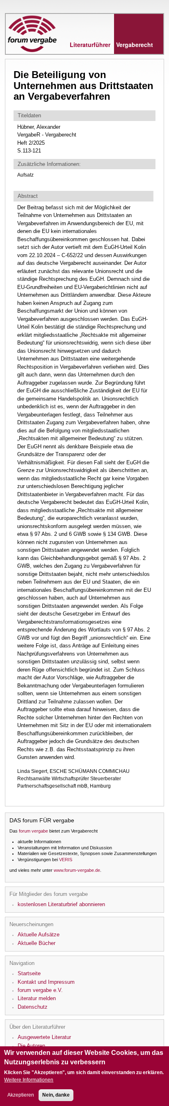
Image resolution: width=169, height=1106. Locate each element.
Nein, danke (56, 1095)
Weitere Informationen (28, 1080)
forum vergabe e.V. (40, 990)
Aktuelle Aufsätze (38, 934)
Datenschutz (33, 1007)
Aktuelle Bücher (36, 943)
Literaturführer (111, 44)
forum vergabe (33, 830)
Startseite (29, 973)
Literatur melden (37, 998)
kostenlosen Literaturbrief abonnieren (61, 904)
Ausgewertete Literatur (44, 1037)
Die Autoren (31, 1046)
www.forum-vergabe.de (77, 870)
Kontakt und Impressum (46, 982)
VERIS (65, 859)
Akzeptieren (20, 1095)
